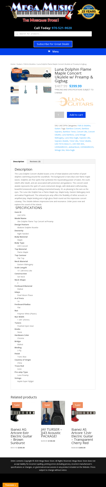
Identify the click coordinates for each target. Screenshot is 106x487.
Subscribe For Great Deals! (53, 44)
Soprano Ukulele (61, 141)
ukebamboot (74, 147)
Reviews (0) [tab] (35, 161)
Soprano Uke (84, 138)
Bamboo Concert (73, 128)
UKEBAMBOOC (61, 147)
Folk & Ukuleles (30, 64)
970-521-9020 (62, 28)
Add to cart (76, 115)
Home (13, 64)
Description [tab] (18, 161)
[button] (47, 71)
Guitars (19, 64)
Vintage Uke (60, 150)
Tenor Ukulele (85, 141)
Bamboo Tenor (69, 131)
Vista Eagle (70, 150)
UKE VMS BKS (78, 144)
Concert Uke (82, 131)
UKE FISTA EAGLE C (63, 144)
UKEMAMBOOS (87, 147)
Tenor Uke (73, 141)
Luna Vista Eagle (71, 138)
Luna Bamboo (68, 134)
